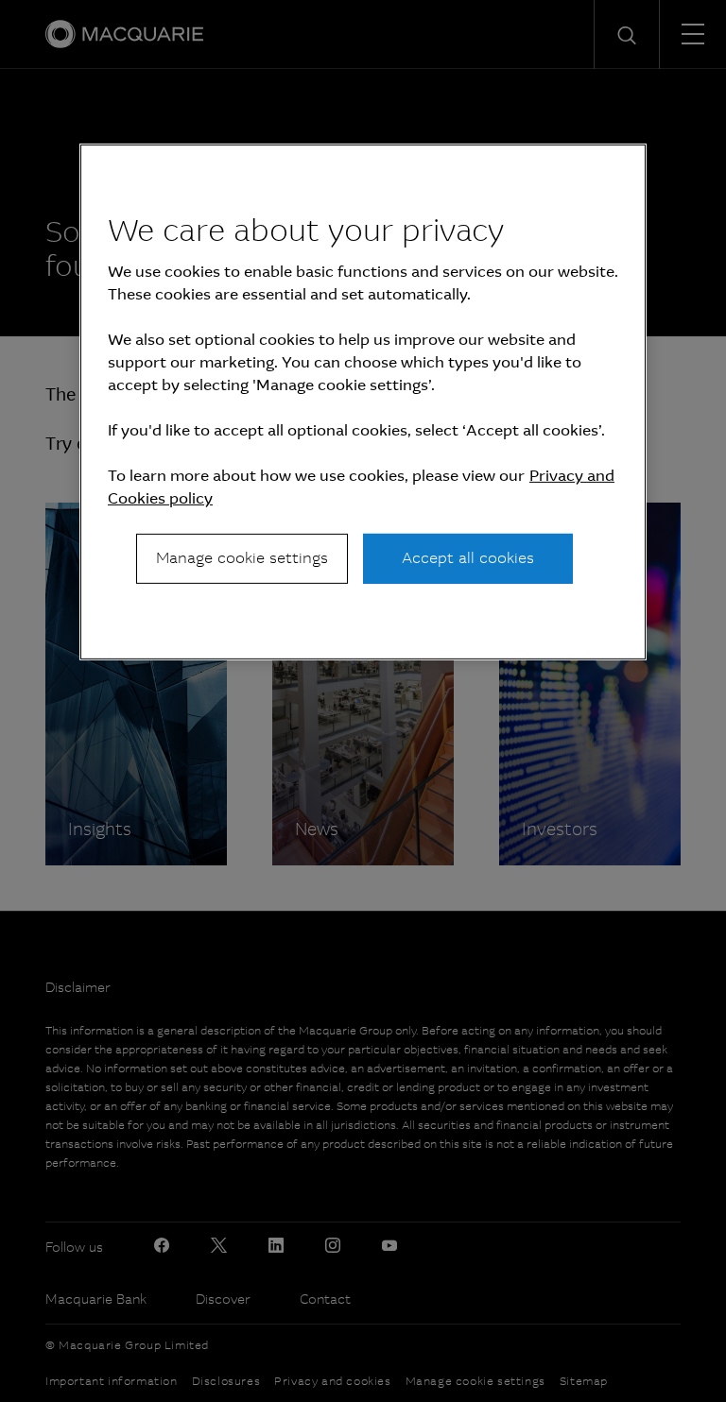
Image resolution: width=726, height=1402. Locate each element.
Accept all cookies (468, 558)
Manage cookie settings (242, 558)
